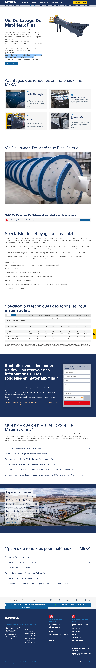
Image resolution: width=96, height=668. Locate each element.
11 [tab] (62, 200)
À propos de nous (28, 627)
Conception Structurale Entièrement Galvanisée (25, 573)
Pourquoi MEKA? (28, 631)
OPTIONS (89, 5)
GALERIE (40, 5)
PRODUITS (33, 2)
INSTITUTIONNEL (43, 2)
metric (9, 315)
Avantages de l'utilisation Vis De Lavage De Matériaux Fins (29, 459)
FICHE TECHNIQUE (56, 5)
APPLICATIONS (47, 5)
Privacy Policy (16, 661)
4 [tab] (40, 200)
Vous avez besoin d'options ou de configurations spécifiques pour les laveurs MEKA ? (41, 583)
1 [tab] (30, 200)
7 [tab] (49, 200)
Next (89, 178)
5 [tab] (43, 200)
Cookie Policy (8, 661)
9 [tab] (56, 200)
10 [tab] (59, 200)
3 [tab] (36, 200)
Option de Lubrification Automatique (20, 562)
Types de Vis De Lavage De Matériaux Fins (23, 448)
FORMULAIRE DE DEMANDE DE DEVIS (72, 5)
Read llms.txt (33, 661)
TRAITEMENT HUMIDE (9, 9)
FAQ (84, 5)
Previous (7, 178)
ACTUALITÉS (25, 2)
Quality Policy (25, 661)
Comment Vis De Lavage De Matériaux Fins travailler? (27, 454)
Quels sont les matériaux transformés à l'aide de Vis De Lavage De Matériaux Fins (39, 469)
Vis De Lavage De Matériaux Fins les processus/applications (30, 464)
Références (27, 640)
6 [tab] (46, 200)
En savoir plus (10, 63)
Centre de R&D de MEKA (30, 636)
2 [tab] (33, 200)
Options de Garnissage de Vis (17, 557)
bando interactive (87, 661)
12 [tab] (66, 200)
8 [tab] (53, 200)
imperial (13, 315)
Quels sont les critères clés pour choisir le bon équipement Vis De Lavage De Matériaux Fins (44, 475)
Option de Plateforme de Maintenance (21, 578)
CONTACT (63, 2)
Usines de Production (29, 633)
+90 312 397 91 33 (11, 635)
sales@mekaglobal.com (11, 638)
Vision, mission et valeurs (30, 642)
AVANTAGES (33, 5)
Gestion (26, 629)
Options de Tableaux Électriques (18, 568)
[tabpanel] (48, 178)
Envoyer (76, 403)
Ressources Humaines (29, 638)
